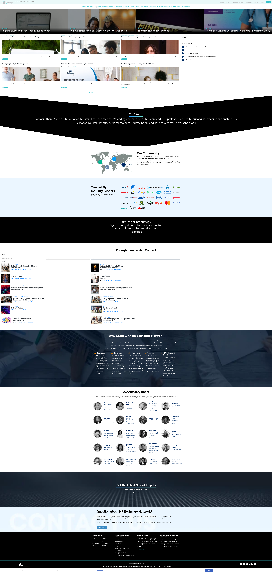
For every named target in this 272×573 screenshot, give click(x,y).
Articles (104, 538)
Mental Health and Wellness (142, 6)
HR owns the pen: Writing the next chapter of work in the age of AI (201, 56)
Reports (94, 545)
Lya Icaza (13, 66)
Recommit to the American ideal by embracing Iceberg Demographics (202, 59)
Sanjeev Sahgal (108, 459)
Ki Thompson (129, 458)
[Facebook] (244, 564)
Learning (132, 6)
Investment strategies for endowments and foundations (198, 50)
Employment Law (118, 6)
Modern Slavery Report (155, 566)
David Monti (107, 445)
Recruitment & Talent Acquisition (164, 6)
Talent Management (185, 6)
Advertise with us (119, 543)
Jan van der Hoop (176, 459)
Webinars (104, 541)
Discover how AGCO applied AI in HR (194, 53)
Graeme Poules (176, 445)
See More (102, 379)
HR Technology (126, 6)
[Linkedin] (241, 564)
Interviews (104, 540)
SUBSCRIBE (136, 492)
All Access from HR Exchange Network (124, 555)
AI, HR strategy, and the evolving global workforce (137, 64)
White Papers (95, 543)
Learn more (163, 550)
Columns (104, 545)
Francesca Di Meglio (134, 39)
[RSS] (255, 564)
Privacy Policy (146, 566)
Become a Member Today (121, 552)
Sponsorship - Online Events (122, 548)
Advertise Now (140, 549)
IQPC (144, 563)
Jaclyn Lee (174, 431)
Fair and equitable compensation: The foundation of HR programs (23, 37)
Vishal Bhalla (175, 403)
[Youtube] (250, 564)
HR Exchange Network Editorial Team (21, 269)
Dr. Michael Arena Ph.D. (18, 291)
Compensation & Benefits (87, 6)
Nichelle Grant (175, 416)
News (93, 538)
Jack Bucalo (13, 39)
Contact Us (101, 527)
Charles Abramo (108, 402)
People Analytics (152, 6)
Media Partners (118, 553)
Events (228, 2)
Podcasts (94, 541)
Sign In (262, 2)
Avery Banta (152, 401)
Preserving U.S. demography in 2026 (73, 37)
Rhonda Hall (107, 430)
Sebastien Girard (153, 418)
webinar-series (118, 550)
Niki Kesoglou (152, 430)
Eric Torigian (152, 459)
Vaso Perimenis (153, 443)
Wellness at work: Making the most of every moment (138, 37)
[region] (136, 570)
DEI (95, 6)
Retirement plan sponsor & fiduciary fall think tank (77, 64)
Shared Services (176, 6)
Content (222, 2)
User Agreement (119, 541)
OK (209, 570)
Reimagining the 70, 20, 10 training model (15, 64)
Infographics (105, 543)
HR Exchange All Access (238, 2)
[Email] (252, 564)
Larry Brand (107, 418)
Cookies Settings (166, 566)
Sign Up (268, 2)
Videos (94, 540)
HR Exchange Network (75, 66)
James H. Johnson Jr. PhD (75, 39)
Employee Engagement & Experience (105, 6)
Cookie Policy (118, 545)
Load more (90, 92)
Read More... (4, 58)
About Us (256, 2)
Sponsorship (248, 2)
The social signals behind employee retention (196, 46)
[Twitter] (247, 564)
